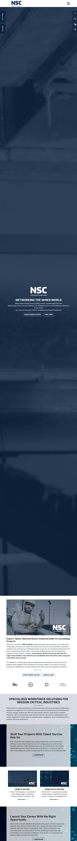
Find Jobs (49, 314)
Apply (3, 28)
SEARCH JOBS (48, 675)
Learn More (38, 755)
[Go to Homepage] (16, 3)
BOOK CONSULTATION (31, 675)
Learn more (21, 799)
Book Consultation (32, 314)
